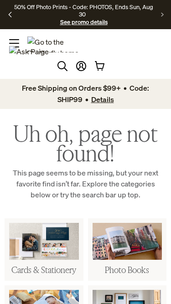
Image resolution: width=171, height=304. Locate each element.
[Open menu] (14, 43)
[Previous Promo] (10, 14)
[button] (81, 66)
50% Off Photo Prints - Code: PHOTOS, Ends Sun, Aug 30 (83, 10)
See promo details (84, 22)
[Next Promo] (162, 14)
